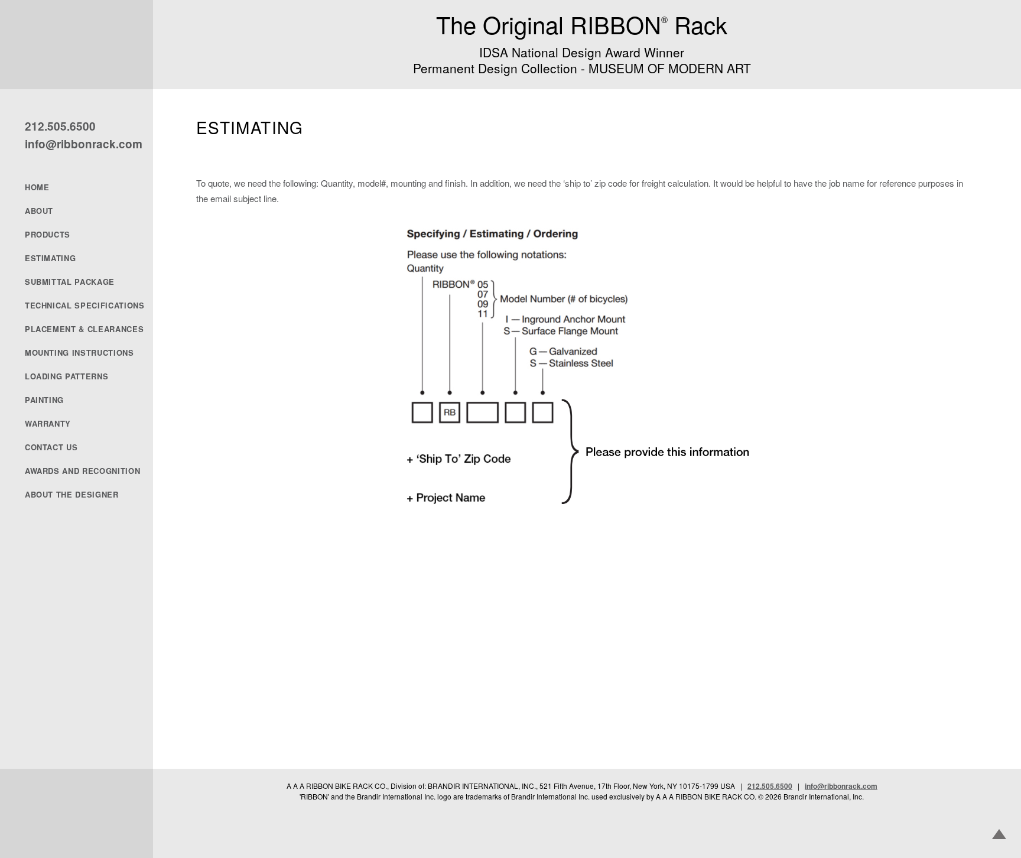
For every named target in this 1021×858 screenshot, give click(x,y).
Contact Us (51, 447)
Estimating (50, 258)
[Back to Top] (999, 835)
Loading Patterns (66, 376)
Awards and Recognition (82, 471)
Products (47, 234)
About (39, 211)
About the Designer (72, 494)
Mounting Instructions (79, 352)
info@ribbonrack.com (83, 144)
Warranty (48, 423)
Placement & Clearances (84, 329)
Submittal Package (70, 282)
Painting (44, 400)
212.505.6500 (60, 126)
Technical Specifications (84, 305)
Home (37, 187)
